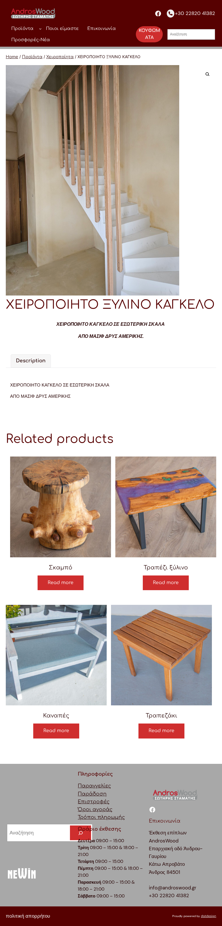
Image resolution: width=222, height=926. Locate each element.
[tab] (31, 361)
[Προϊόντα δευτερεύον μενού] (40, 28)
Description (31, 360)
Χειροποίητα (60, 57)
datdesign (208, 916)
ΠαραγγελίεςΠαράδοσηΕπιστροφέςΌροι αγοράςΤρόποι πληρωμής (101, 801)
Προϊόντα (32, 57)
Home (12, 57)
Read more (60, 582)
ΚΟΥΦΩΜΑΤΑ (149, 34)
